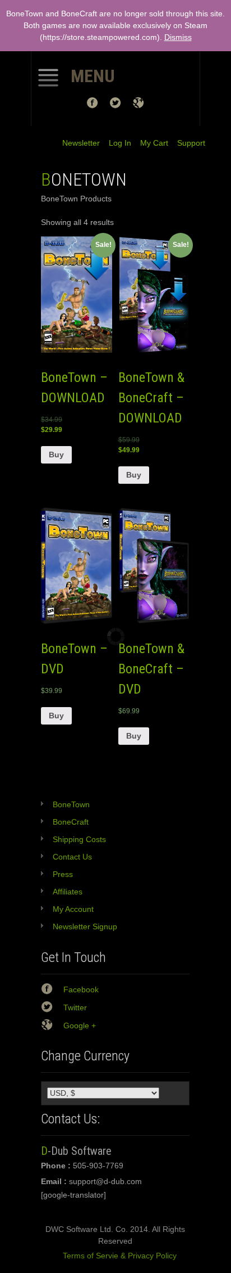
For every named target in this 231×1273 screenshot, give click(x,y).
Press (63, 874)
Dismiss (178, 37)
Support (186, 142)
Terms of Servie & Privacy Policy (115, 1255)
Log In (115, 142)
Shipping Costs (79, 839)
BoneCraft (71, 821)
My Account (73, 909)
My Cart (149, 142)
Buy (56, 454)
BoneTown (71, 804)
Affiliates (67, 891)
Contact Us (72, 856)
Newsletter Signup (85, 926)
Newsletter (81, 142)
